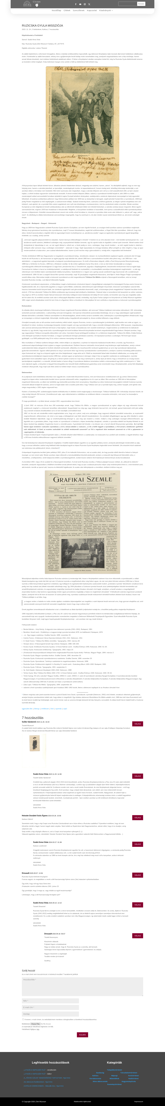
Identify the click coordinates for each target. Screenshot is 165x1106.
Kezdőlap (56, 10)
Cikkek (67, 10)
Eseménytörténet (114, 1084)
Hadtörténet (133, 1078)
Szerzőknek (79, 10)
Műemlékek (114, 1078)
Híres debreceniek (100, 1081)
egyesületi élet (27, 709)
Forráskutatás (95, 1078)
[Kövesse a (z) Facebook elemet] (76, 4)
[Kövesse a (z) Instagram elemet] (85, 4)
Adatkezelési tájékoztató (82, 1101)
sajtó (65, 709)
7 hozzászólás (54, 29)
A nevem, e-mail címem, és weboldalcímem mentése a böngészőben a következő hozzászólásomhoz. (61, 1019)
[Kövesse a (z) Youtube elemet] (80, 4)
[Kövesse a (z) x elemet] (89, 4)
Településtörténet (114, 1070)
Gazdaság (100, 1073)
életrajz (37, 709)
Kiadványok (105, 10)
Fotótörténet (37, 29)
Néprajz (114, 1076)
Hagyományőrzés (129, 1081)
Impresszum (138, 1101)
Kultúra (44, 29)
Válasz (137, 724)
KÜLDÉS (82, 1035)
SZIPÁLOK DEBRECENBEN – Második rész (39, 1086)
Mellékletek (26, 1024)
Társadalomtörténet (128, 1073)
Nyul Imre (66, 1078)
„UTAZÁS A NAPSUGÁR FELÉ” (35, 1070)
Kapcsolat (92, 10)
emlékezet (45, 709)
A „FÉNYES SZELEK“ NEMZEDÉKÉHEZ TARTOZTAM (43, 1078)
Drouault (25, 873)
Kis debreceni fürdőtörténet (34, 1082)
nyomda (59, 709)
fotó (52, 709)
